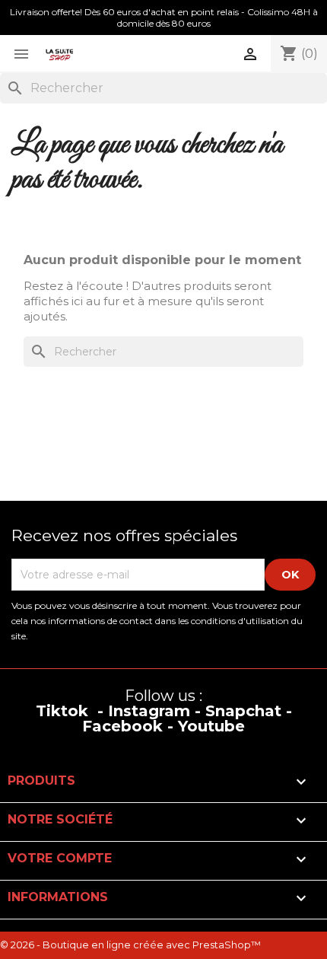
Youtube (211, 726)
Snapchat (243, 711)
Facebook (122, 726)
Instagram (149, 711)
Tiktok (62, 711)
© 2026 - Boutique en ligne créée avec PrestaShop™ (130, 945)
